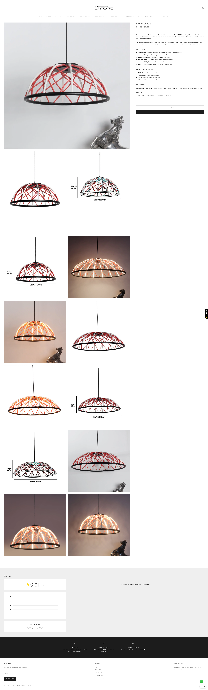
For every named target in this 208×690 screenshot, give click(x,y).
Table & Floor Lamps (100, 16)
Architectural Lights (145, 16)
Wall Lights (59, 16)
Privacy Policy (98, 670)
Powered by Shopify (27, 685)
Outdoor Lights (129, 16)
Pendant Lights (84, 16)
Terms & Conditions (100, 678)
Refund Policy (98, 672)
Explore (49, 16)
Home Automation (163, 16)
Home (41, 16)
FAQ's (96, 667)
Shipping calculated (148, 29)
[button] (35, 596)
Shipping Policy (99, 675)
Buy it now (170, 112)
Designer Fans (115, 16)
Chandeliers (71, 16)
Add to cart (170, 107)
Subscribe (10, 679)
